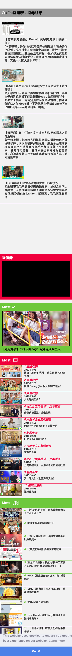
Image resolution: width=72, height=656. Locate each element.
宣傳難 (7, 258)
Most (7, 360)
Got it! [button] (36, 651)
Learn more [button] (57, 640)
